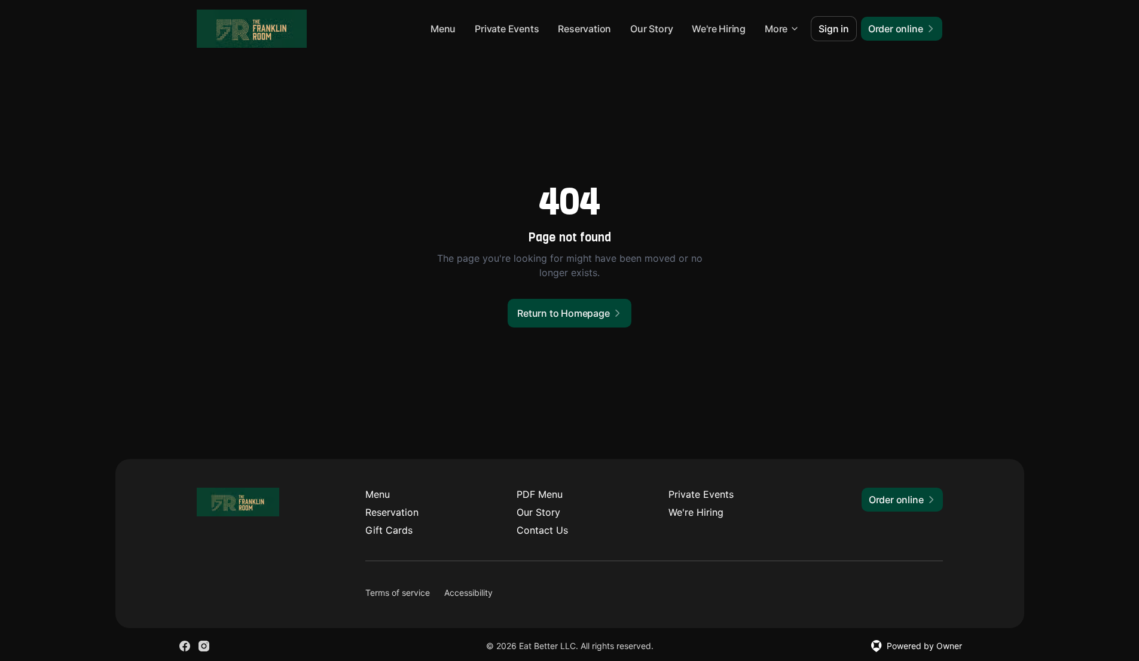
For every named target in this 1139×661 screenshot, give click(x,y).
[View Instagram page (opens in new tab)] (204, 646)
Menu (443, 29)
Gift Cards (389, 530)
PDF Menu (540, 494)
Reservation (584, 29)
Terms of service (397, 592)
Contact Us (542, 530)
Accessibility (468, 592)
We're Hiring (719, 29)
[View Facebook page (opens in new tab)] (185, 646)
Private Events (507, 29)
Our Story (651, 29)
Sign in (834, 29)
